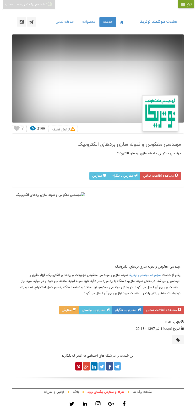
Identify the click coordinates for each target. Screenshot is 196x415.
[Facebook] (124, 403)
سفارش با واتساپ (94, 310)
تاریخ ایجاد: (172, 328)
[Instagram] (98, 403)
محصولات (88, 22)
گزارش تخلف (61, 129)
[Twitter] (71, 403)
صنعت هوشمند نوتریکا (158, 21)
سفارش (97, 176)
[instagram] (21, 22)
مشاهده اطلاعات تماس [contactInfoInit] (159, 176)
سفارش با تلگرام (123, 176)
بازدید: (175, 322)
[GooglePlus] (111, 403)
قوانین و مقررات (54, 392)
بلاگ (76, 392)
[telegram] (31, 22)
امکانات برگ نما (142, 392)
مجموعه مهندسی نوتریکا (144, 275)
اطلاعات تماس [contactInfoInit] (65, 22)
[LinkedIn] (84, 403)
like (16, 129)
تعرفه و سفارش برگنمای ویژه (105, 392)
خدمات (107, 22)
